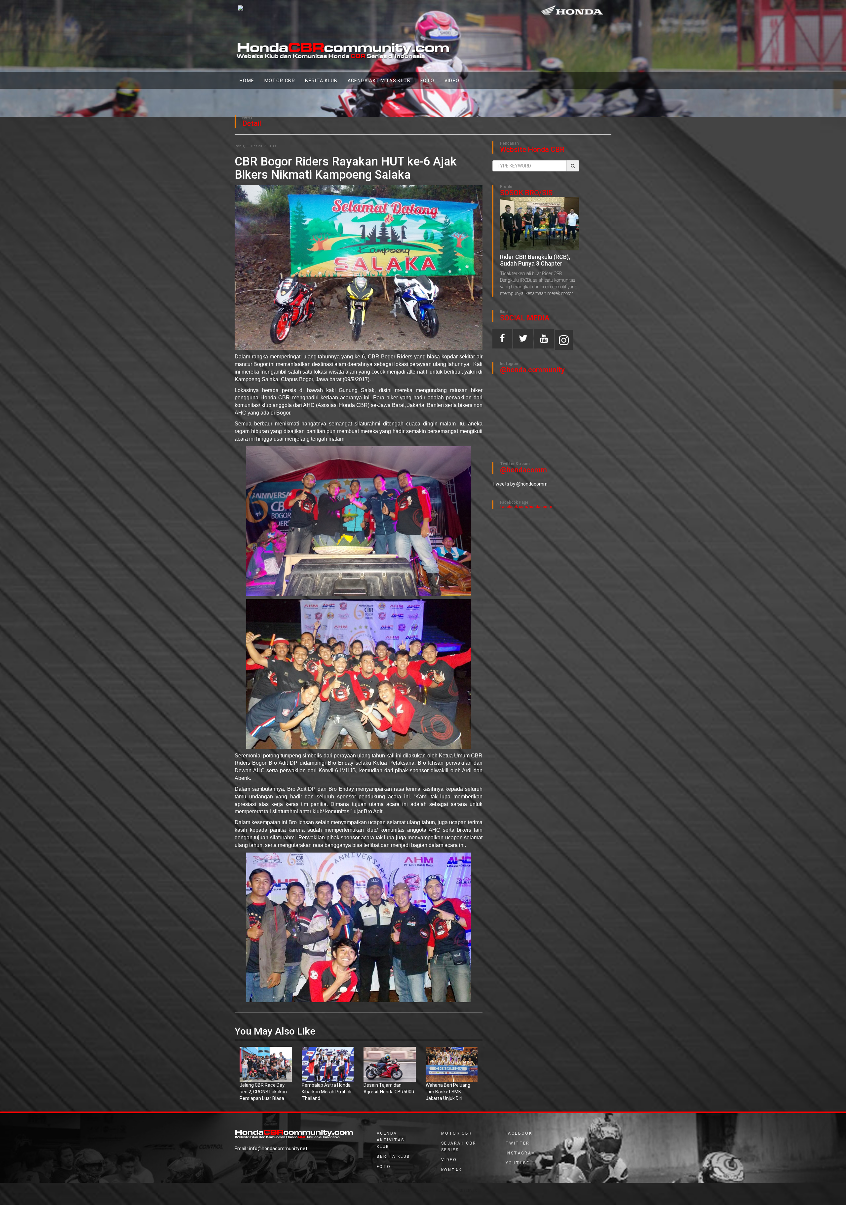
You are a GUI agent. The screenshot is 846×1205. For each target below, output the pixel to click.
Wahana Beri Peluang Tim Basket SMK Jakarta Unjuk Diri (448, 1091)
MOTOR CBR (279, 80)
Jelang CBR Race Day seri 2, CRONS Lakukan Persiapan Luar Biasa (263, 1091)
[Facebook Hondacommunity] (502, 340)
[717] (328, 1064)
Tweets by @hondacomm (520, 484)
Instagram (521, 1153)
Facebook (519, 1133)
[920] (452, 1064)
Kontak (451, 1170)
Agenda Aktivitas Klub (379, 80)
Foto (427, 80)
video (452, 80)
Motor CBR (456, 1133)
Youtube (518, 1163)
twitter (518, 1143)
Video (449, 1159)
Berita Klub (321, 80)
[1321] (266, 1064)
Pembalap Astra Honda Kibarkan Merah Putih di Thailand (326, 1091)
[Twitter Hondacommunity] (523, 340)
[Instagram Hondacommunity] (564, 340)
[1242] (390, 1064)
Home (249, 80)
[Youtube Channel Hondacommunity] (544, 340)
